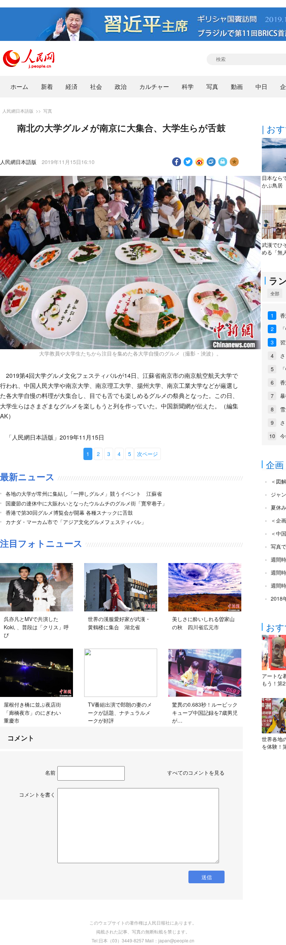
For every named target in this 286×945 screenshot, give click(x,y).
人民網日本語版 (18, 110)
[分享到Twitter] (188, 161)
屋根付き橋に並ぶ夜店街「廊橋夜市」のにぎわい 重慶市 (35, 712)
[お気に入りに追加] (234, 161)
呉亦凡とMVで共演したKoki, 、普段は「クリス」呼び (36, 627)
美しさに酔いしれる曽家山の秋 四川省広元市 (203, 623)
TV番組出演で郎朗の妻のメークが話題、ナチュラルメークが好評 (120, 712)
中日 (261, 86)
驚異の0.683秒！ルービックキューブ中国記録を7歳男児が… (205, 712)
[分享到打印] (223, 161)
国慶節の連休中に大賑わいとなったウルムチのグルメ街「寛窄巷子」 (86, 503)
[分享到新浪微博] (199, 161)
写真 (212, 86)
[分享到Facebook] (176, 161)
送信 (206, 877)
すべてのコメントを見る (196, 772)
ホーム (19, 86)
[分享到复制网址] (211, 161)
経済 (71, 86)
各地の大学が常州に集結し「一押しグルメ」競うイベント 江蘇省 (84, 493)
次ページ (147, 453)
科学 (188, 86)
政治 (121, 86)
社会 (96, 86)
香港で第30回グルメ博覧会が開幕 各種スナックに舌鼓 (69, 512)
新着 (47, 86)
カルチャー (154, 86)
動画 (237, 86)
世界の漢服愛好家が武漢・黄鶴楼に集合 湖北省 (119, 623)
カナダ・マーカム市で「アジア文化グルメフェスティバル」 (76, 521)
